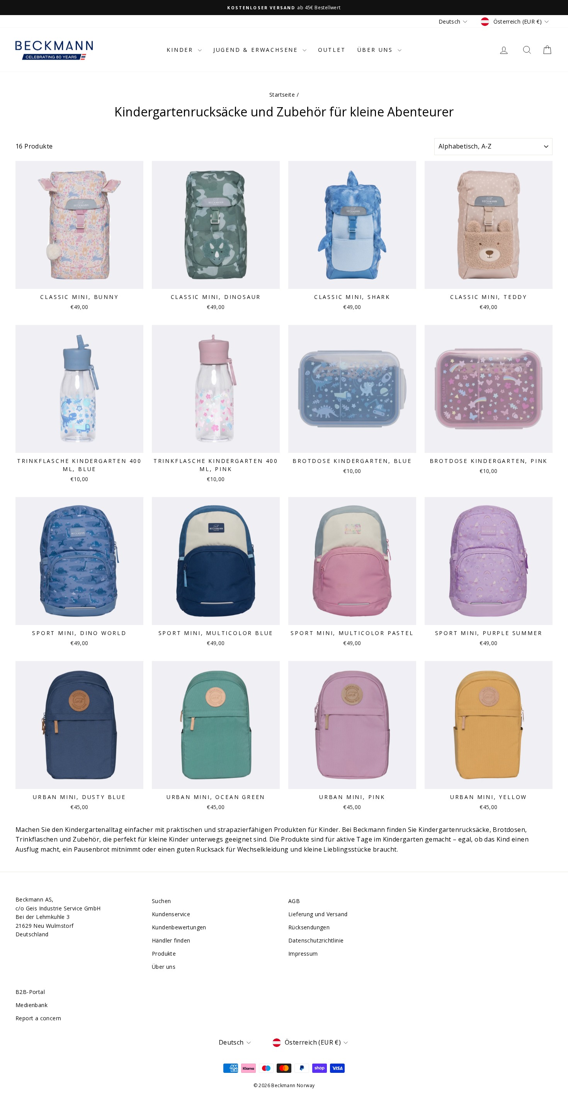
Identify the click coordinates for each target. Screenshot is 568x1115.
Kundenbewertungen (179, 927)
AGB (294, 901)
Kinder (181, 49)
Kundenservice (171, 914)
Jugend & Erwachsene (257, 49)
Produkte (164, 953)
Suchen (161, 901)
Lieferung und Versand (317, 914)
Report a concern (38, 1018)
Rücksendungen (309, 927)
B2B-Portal (30, 991)
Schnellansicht (79, 280)
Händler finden (171, 940)
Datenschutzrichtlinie (316, 940)
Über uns (376, 49)
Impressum (303, 953)
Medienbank (31, 1005)
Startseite (282, 94)
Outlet (332, 49)
